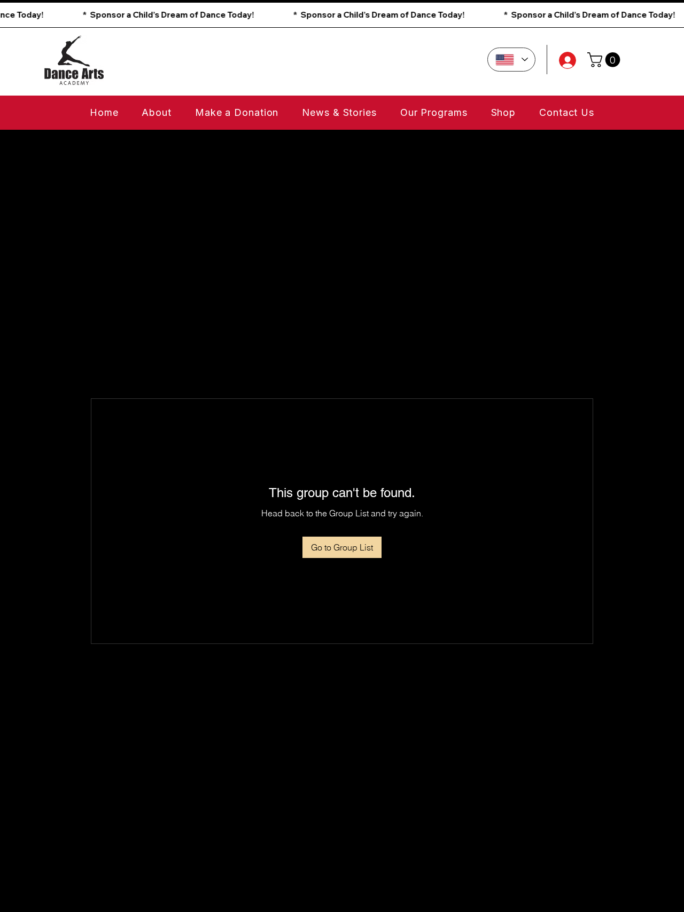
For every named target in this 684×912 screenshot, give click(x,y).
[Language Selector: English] (511, 60)
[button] (342, 15)
